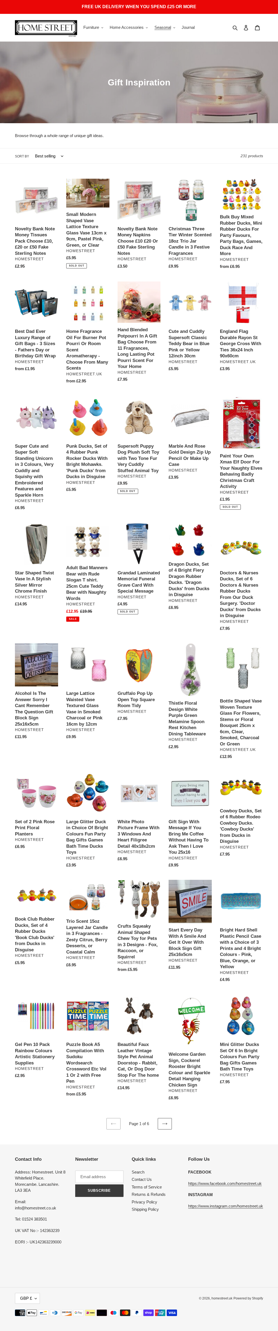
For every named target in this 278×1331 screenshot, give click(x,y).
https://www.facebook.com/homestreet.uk (225, 1183)
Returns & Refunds (149, 1194)
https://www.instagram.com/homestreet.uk (225, 1206)
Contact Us (142, 1179)
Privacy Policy (144, 1202)
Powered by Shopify (248, 1298)
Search (138, 1172)
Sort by (22, 156)
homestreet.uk (221, 1298)
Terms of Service (147, 1187)
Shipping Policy (145, 1209)
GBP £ (26, 1298)
